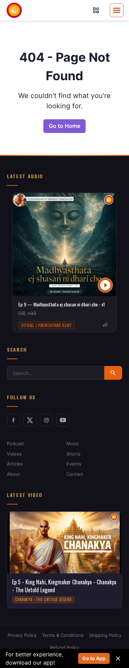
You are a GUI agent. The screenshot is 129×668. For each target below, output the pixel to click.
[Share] (105, 324)
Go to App (94, 658)
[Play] (105, 285)
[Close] (117, 658)
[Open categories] (96, 10)
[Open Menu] (116, 10)
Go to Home (64, 125)
